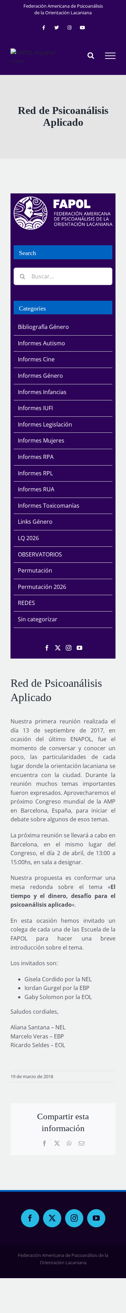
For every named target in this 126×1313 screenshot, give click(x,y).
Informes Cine (36, 359)
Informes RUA (36, 489)
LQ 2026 (28, 538)
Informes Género (40, 375)
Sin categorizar (37, 619)
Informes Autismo (41, 343)
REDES (26, 603)
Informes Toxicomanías (48, 505)
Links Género (35, 521)
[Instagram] (68, 648)
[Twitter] (58, 648)
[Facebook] (47, 648)
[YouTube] (79, 648)
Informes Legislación (45, 424)
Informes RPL (35, 473)
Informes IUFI (35, 408)
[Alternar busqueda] (91, 55)
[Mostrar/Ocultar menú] (110, 56)
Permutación (35, 570)
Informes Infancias (42, 392)
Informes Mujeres (41, 440)
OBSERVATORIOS (40, 554)
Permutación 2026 (42, 587)
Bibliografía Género (43, 327)
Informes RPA (36, 457)
